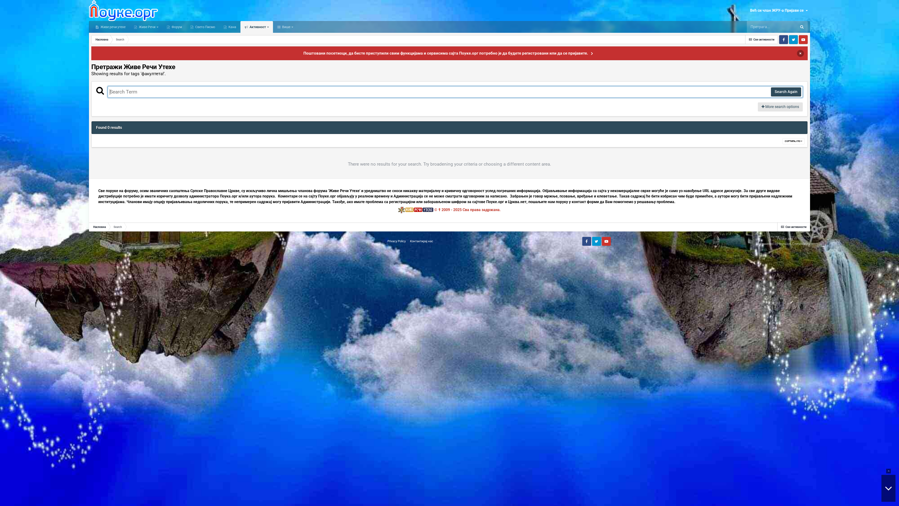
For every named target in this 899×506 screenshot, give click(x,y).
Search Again (786, 91)
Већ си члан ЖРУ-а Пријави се (778, 10)
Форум (176, 27)
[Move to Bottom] (888, 488)
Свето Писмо (205, 27)
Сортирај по (793, 141)
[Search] (802, 27)
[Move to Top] (888, 471)
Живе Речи (147, 27)
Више (285, 27)
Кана (232, 27)
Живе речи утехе (112, 27)
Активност (257, 27)
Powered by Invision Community (785, 244)
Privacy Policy (396, 241)
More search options (781, 106)
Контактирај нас (421, 241)
